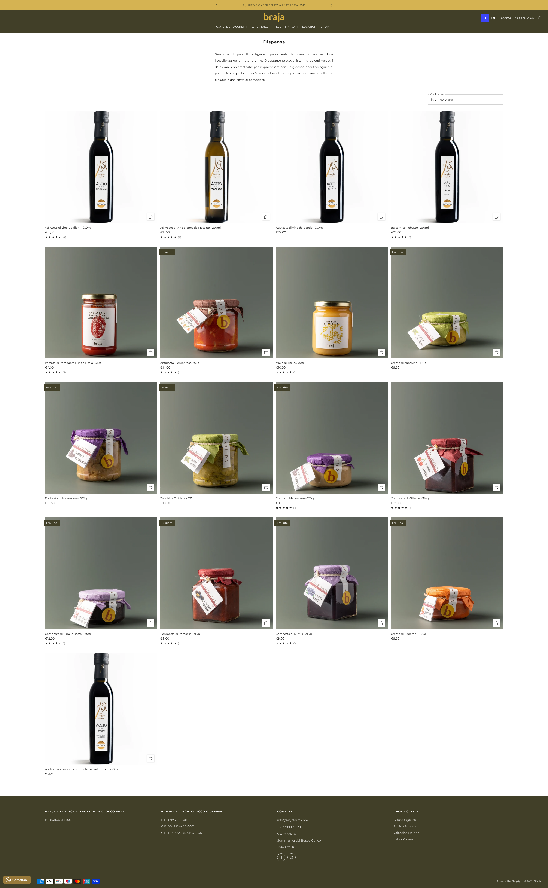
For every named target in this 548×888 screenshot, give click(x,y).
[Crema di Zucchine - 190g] (447, 303)
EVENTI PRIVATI (287, 26)
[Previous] (216, 5)
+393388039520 (289, 827)
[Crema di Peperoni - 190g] (447, 573)
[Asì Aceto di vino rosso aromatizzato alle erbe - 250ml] (101, 709)
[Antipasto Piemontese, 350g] (216, 303)
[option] (493, 18)
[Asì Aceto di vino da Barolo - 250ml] (332, 167)
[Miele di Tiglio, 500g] (332, 303)
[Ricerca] (540, 18)
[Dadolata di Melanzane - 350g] (101, 438)
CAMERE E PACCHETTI (231, 26)
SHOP (325, 26)
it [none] (485, 18)
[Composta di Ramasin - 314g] (216, 573)
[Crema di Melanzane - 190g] (332, 438)
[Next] (331, 5)
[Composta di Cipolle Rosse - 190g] (101, 573)
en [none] (493, 18)
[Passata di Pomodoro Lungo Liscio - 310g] (101, 303)
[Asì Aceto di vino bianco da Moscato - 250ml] (216, 167)
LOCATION (309, 26)
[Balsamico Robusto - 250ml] (447, 167)
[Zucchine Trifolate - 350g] (216, 438)
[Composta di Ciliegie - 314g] (447, 438)
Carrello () (524, 18)
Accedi (505, 18)
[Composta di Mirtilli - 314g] (332, 573)
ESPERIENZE (259, 26)
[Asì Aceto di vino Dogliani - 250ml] (101, 167)
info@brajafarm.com (292, 820)
